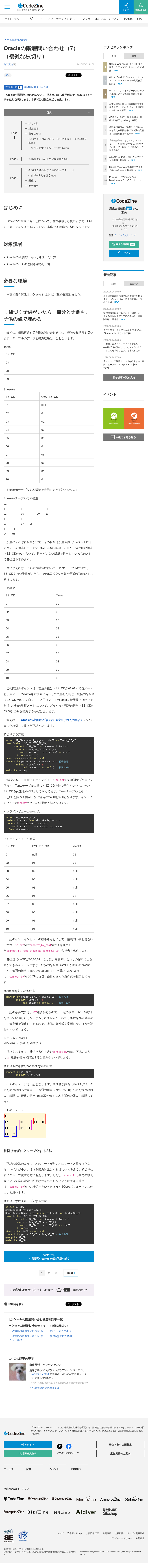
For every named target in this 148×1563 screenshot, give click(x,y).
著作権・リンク (74, 1533)
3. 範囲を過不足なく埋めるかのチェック (51, 170)
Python (128, 18)
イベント (54, 1469)
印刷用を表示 (16, 1304)
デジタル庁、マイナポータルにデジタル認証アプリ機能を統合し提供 (126, 92)
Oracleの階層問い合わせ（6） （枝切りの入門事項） (43, 1330)
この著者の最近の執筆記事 (44, 1387)
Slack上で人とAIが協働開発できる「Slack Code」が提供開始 (126, 168)
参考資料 (34, 185)
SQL (7, 75)
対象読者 (34, 128)
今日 (114, 56)
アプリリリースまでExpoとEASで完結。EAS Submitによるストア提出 (123, 331)
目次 (49, 112)
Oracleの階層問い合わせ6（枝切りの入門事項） (52, 720)
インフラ (85, 18)
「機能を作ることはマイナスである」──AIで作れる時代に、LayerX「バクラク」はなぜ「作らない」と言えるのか (126, 145)
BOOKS (75, 1469)
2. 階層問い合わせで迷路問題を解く (49, 159)
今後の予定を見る (126, 437)
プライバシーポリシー (121, 1538)
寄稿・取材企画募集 (120, 1444)
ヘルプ (60, 1533)
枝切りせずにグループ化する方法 (50, 147)
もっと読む (15, 1339)
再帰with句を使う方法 (43, 175)
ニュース (134, 283)
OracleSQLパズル (39, 1374)
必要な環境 (35, 133)
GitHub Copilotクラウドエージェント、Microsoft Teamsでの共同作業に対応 (126, 80)
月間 (134, 56)
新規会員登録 (125, 244)
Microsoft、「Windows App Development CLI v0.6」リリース (125, 178)
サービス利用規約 (135, 1533)
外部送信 (140, 1538)
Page (14, 159)
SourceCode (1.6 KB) (36, 86)
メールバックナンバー (126, 235)
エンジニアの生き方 (107, 18)
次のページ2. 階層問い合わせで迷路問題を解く (49, 1256)
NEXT (70, 1272)
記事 (114, 283)
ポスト (74, 74)
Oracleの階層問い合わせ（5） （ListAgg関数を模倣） (43, 1336)
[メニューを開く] (7, 7)
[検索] (32, 18)
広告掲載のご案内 (120, 1453)
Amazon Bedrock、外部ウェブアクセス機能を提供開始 (126, 158)
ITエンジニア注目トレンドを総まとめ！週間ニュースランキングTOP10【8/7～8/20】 (123, 364)
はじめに (34, 123)
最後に (32, 180)
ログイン (125, 253)
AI (42, 18)
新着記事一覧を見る (124, 377)
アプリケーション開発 (61, 18)
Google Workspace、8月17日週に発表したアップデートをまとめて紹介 (126, 67)
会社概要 (119, 1533)
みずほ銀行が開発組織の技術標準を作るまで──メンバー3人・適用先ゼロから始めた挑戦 (126, 107)
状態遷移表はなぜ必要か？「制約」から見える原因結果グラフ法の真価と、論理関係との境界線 (126, 130)
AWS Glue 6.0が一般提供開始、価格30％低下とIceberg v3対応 (125, 118)
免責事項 (107, 1533)
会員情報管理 (92, 1533)
